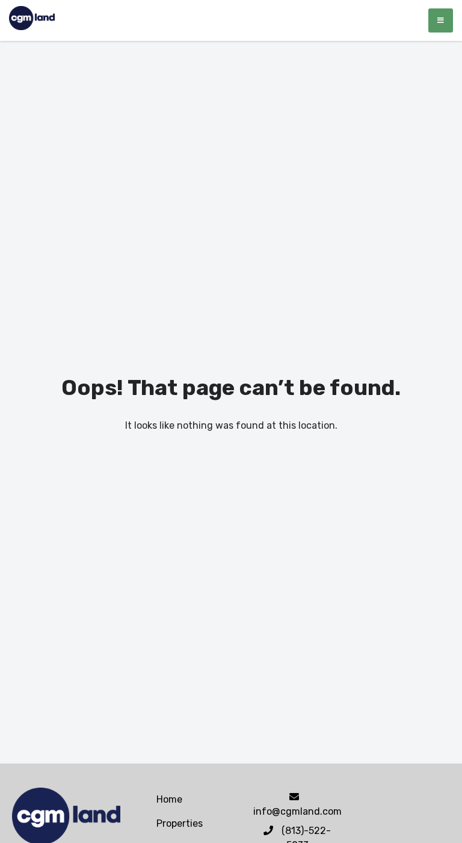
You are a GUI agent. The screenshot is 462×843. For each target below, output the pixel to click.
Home (169, 799)
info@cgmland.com (297, 811)
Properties (179, 823)
